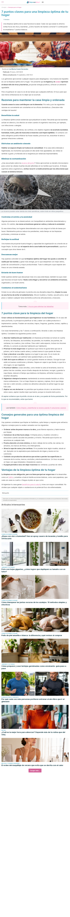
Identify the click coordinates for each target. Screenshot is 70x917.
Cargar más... (35, 770)
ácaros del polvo (28, 163)
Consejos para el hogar (15, 7)
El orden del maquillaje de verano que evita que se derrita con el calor (32, 765)
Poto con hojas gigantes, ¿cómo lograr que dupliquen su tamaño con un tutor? (33, 570)
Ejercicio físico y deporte (10, 697)
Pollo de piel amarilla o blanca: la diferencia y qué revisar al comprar (31, 635)
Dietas (3, 730)
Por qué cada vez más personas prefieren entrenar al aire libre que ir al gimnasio (32, 700)
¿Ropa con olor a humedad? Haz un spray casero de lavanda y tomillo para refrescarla (34, 537)
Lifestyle (3, 7)
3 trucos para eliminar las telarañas (40, 306)
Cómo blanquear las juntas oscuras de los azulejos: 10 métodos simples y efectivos (34, 603)
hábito (10, 477)
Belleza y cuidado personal (10, 763)
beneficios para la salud (31, 484)
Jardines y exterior (7, 567)
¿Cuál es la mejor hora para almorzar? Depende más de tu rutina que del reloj (33, 733)
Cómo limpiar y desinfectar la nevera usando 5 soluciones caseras (41, 408)
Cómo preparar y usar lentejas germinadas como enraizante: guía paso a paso (33, 667)
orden (57, 82)
